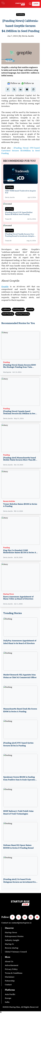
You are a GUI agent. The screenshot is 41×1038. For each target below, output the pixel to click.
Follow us (15, 83)
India (7, 1002)
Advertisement (11, 965)
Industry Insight (12, 940)
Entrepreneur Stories (14, 936)
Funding (20, 14)
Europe (8, 998)
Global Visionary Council (16, 952)
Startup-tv (9, 944)
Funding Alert (18, 309)
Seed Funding (7, 314)
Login (35, 4)
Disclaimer (9, 977)
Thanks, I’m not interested (11, 1037)
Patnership (10, 981)
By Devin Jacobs (26, 36)
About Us (9, 962)
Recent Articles (9, 501)
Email (2, 1026)
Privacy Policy (11, 969)
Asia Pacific (10, 994)
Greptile (30, 309)
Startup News (8, 594)
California (6, 309)
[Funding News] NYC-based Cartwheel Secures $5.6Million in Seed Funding (20, 150)
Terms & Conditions (13, 973)
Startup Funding (22, 314)
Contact (8, 985)
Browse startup (11, 948)
